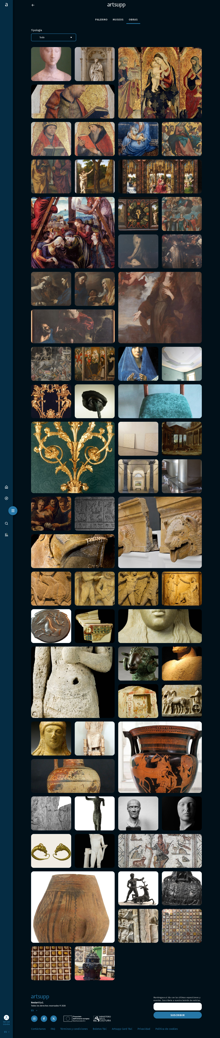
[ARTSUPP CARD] (6, 534)
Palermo (101, 19)
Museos (118, 19)
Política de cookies (166, 1028)
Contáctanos (38, 1028)
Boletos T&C (100, 1028)
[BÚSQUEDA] (6, 523)
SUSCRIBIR (178, 1015)
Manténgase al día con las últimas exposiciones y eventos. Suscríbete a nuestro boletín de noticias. (177, 999)
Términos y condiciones (74, 1028)
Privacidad (144, 1028)
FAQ (53, 1028)
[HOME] (6, 486)
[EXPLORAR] (6, 498)
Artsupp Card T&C (122, 1028)
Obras (133, 19)
